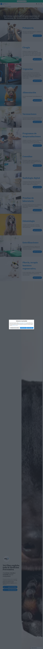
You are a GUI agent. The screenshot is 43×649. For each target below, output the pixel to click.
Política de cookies (15, 325)
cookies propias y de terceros (23, 322)
